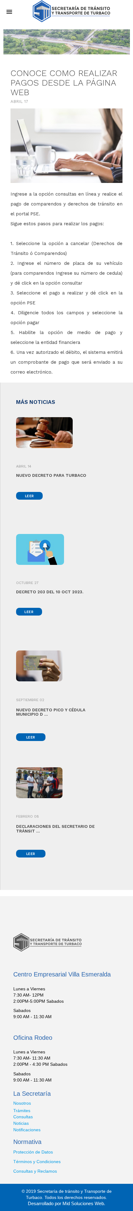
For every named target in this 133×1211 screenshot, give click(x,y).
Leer (29, 496)
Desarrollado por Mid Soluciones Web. (66, 1203)
